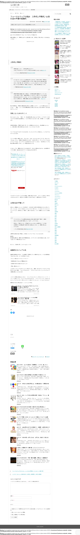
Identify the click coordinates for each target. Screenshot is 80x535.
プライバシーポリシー (25, 9)
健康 (56, 201)
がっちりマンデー (58, 186)
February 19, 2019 (31, 72)
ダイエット (57, 194)
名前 (11, 495)
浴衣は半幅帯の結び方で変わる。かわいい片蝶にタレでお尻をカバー (65, 71)
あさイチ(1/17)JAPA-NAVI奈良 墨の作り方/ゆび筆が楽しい (31, 406)
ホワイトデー (57, 198)
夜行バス (56, 204)
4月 (56, 101)
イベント (56, 189)
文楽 (56, 215)
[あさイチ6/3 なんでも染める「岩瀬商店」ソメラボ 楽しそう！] (13, 367)
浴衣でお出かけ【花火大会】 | (61, 166)
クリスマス (57, 191)
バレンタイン (57, 196)
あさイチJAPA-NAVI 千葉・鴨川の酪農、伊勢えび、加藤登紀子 (32, 457)
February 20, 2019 (29, 101)
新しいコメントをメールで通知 (18, 512)
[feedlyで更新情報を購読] (66, 5)
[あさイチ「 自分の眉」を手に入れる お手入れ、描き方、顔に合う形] (13, 440)
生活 (49, 21)
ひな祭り (56, 187)
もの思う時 (14, 5)
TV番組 (56, 181)
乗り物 (56, 199)
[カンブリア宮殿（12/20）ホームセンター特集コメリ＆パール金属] (13, 419)
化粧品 (56, 203)
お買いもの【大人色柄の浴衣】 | (61, 162)
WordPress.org (58, 94)
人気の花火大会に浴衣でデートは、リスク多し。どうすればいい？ (65, 66)
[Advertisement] (30, 49)
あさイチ (45, 21)
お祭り (56, 184)
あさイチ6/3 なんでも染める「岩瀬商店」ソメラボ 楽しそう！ (32, 364)
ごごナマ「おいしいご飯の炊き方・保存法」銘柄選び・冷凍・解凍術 (26, 474)
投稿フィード (57, 90)
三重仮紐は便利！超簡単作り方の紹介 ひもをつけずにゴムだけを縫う (65, 81)
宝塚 (56, 208)
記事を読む (19, 372)
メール (12, 500)
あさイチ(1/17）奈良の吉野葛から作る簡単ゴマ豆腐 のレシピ (31, 374)
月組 (56, 221)
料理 (56, 216)
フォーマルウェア (40, 356)
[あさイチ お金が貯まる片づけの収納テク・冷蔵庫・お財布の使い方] (13, 430)
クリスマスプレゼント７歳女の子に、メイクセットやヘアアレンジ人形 (65, 76)
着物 (56, 230)
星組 (56, 220)
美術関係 (56, 235)
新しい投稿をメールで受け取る (18, 514)
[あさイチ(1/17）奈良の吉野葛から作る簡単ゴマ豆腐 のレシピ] (13, 377)
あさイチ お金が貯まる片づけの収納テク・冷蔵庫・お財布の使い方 (33, 427)
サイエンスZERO (58, 192)
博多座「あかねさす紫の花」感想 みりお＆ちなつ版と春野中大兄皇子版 (65, 61)
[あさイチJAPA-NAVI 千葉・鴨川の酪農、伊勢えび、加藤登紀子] (13, 460)
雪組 (56, 242)
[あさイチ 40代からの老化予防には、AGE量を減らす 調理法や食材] (13, 386)
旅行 (56, 218)
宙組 (56, 206)
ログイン (56, 89)
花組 (56, 237)
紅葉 (56, 231)
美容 (56, 233)
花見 (56, 238)
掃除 (56, 213)
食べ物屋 (56, 243)
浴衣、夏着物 (57, 226)
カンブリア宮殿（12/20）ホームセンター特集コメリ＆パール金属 (32, 417)
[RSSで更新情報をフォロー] (68, 5)
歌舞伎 (56, 225)
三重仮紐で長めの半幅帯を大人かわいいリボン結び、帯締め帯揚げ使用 (65, 42)
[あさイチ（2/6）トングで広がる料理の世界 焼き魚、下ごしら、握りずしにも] (13, 398)
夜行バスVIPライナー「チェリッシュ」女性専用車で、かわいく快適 (65, 47)
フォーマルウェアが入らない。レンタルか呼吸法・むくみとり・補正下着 (27, 471)
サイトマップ (17, 9)
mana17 (48, 356)
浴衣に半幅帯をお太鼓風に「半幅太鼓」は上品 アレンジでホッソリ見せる (63, 157)
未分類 (56, 223)
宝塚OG (56, 211)
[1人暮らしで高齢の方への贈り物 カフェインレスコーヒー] (13, 450)
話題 (56, 240)
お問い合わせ (11, 9)
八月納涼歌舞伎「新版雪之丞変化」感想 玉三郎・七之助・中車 (65, 52)
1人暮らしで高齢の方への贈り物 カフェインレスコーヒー (31, 447)
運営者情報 (33, 9)
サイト (11, 504)
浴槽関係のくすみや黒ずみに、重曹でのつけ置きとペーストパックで (65, 56)
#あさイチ (44, 70)
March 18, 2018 (29, 229)
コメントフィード (58, 92)
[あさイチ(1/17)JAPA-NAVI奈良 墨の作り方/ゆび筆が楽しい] (13, 409)
